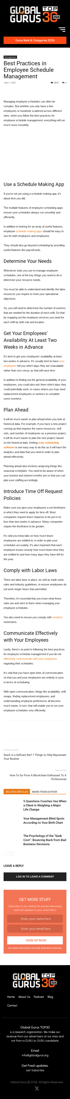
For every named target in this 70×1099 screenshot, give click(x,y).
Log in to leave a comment (35, 876)
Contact (12, 1005)
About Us (24, 997)
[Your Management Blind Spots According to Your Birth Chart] (13, 822)
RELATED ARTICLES (17, 791)
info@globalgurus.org (35, 1055)
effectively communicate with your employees (30, 658)
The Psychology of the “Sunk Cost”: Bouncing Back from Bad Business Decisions (44, 840)
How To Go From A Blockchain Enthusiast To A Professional (38, 777)
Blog (50, 997)
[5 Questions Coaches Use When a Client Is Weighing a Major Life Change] (13, 805)
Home (11, 997)
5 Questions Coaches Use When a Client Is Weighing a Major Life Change (44, 805)
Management (10, 57)
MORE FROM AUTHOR (44, 791)
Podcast (39, 997)
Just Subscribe (35, 1070)
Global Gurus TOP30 (35, 1027)
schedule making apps (29, 231)
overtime (57, 617)
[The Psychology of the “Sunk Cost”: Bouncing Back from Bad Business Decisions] (13, 840)
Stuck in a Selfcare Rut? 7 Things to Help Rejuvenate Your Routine (35, 756)
